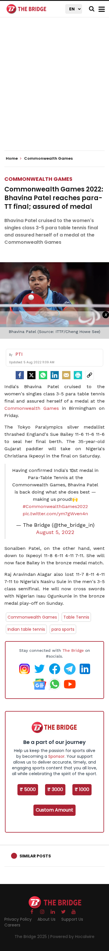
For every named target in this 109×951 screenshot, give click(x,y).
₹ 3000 (55, 789)
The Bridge (73, 650)
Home (12, 158)
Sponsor (56, 756)
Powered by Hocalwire (72, 936)
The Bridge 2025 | (32, 936)
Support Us (72, 919)
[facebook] (19, 375)
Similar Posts (35, 856)
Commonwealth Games (38, 179)
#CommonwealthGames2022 (55, 506)
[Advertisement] (54, 89)
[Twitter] (31, 375)
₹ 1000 (82, 789)
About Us (46, 919)
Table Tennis (76, 617)
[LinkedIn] (54, 375)
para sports (62, 629)
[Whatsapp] (43, 375)
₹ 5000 (28, 789)
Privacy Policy (18, 919)
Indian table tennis (26, 629)
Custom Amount (54, 810)
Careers (12, 925)
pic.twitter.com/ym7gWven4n (55, 513)
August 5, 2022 (55, 532)
